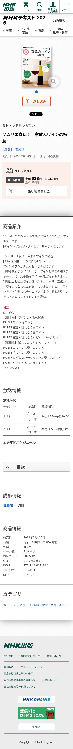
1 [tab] (36, 91)
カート (25, 10)
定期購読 (59, 20)
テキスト (22, 605)
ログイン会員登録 (53, 10)
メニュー (66, 10)
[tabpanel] (36, 68)
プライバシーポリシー (32, 667)
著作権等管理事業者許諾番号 (19, 680)
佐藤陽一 (10, 505)
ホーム (7, 605)
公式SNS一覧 (54, 656)
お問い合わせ (49, 680)
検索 (39, 10)
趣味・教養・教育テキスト (51, 605)
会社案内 (9, 656)
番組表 (36, 727)
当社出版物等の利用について (19, 686)
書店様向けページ (30, 656)
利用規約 (9, 667)
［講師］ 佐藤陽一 (14, 149)
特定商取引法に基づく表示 (18, 673)
